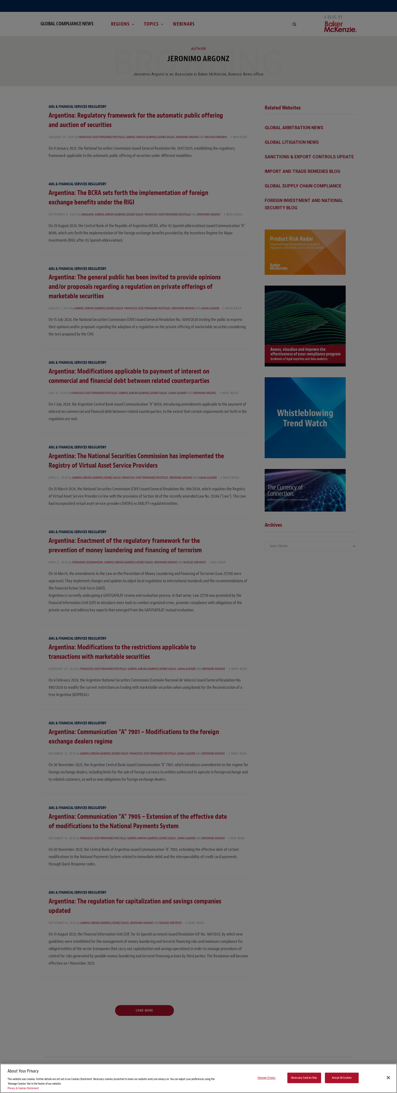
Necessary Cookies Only (304, 1078)
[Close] (388, 1078)
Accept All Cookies (342, 1078)
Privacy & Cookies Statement (23, 1088)
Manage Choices (267, 1078)
